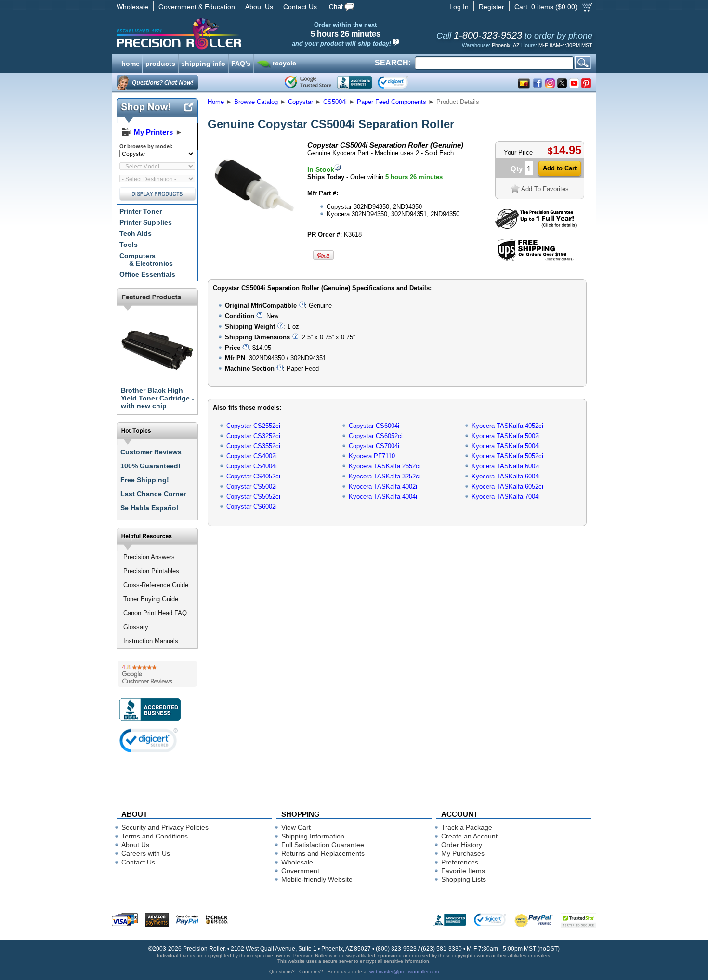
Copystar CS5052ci (253, 496)
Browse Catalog (256, 101)
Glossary (135, 627)
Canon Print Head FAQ (155, 613)
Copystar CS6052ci (376, 435)
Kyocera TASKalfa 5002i (506, 435)
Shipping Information (312, 836)
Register (491, 7)
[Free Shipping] (535, 259)
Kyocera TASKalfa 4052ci (507, 425)
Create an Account (469, 836)
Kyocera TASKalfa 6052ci (507, 486)
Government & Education (196, 7)
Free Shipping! (144, 480)
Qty (517, 169)
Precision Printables (151, 571)
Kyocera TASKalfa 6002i (506, 466)
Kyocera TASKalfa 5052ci (507, 456)
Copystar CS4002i (251, 456)
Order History (461, 845)
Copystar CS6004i (374, 425)
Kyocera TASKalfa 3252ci (384, 476)
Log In (459, 7)
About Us (259, 7)
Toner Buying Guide (150, 599)
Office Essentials (147, 274)
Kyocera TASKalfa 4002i (383, 486)
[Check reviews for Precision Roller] (157, 674)
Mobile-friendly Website (317, 879)
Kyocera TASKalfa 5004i (506, 446)
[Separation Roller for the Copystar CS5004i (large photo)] (254, 227)
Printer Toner (140, 211)
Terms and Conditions (154, 836)
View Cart (296, 827)
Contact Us (300, 7)
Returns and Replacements (323, 853)
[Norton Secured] (401, 82)
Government (300, 871)
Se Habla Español (149, 508)
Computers (146, 259)
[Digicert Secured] (148, 740)
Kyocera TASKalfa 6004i (506, 476)
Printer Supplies (145, 222)
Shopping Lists (463, 879)
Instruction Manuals (150, 641)
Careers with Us (145, 853)
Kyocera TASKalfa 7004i (506, 496)
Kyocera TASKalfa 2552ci (384, 466)
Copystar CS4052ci (253, 476)
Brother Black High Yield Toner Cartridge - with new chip (157, 398)
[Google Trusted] (308, 82)
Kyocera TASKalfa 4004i (383, 496)
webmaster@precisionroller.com (404, 971)
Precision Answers (149, 557)
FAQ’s (240, 62)
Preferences (459, 862)
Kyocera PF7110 (372, 456)
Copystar (300, 101)
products (160, 62)
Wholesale (132, 7)
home (130, 62)
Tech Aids (135, 233)
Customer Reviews (151, 452)
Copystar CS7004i (374, 446)
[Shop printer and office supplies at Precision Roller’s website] (229, 33)
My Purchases (463, 853)
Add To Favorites (545, 189)
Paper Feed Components (391, 101)
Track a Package (466, 827)
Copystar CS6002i (251, 506)
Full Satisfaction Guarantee (322, 845)
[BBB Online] (354, 82)
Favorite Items (463, 871)
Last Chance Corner (153, 494)
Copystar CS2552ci (253, 425)
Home (216, 101)
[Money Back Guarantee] (536, 226)
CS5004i (335, 101)
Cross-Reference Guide (155, 585)
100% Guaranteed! (150, 466)
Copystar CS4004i (251, 466)
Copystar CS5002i (251, 486)
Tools (128, 244)
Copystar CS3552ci (253, 446)
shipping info (203, 62)
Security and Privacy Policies (165, 827)
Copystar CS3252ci (253, 435)
